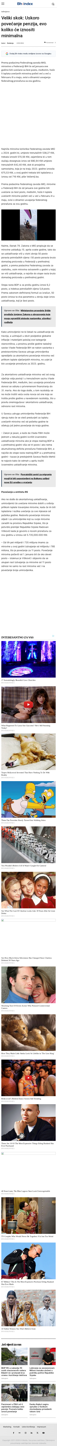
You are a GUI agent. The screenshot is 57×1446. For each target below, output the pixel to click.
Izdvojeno (5, 11)
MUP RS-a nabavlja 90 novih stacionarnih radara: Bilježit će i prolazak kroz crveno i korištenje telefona (14, 1371)
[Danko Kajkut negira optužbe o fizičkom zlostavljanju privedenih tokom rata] (43, 1392)
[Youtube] (43, 1433)
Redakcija (10, 43)
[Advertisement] (28, 115)
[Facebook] (13, 1433)
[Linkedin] (31, 1433)
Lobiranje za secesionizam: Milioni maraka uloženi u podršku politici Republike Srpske (42, 1371)
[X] (37, 1433)
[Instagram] (25, 1433)
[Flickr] (19, 1433)
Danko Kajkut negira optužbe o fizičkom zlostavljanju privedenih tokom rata (41, 1408)
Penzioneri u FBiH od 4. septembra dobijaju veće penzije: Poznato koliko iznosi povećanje (12, 1408)
